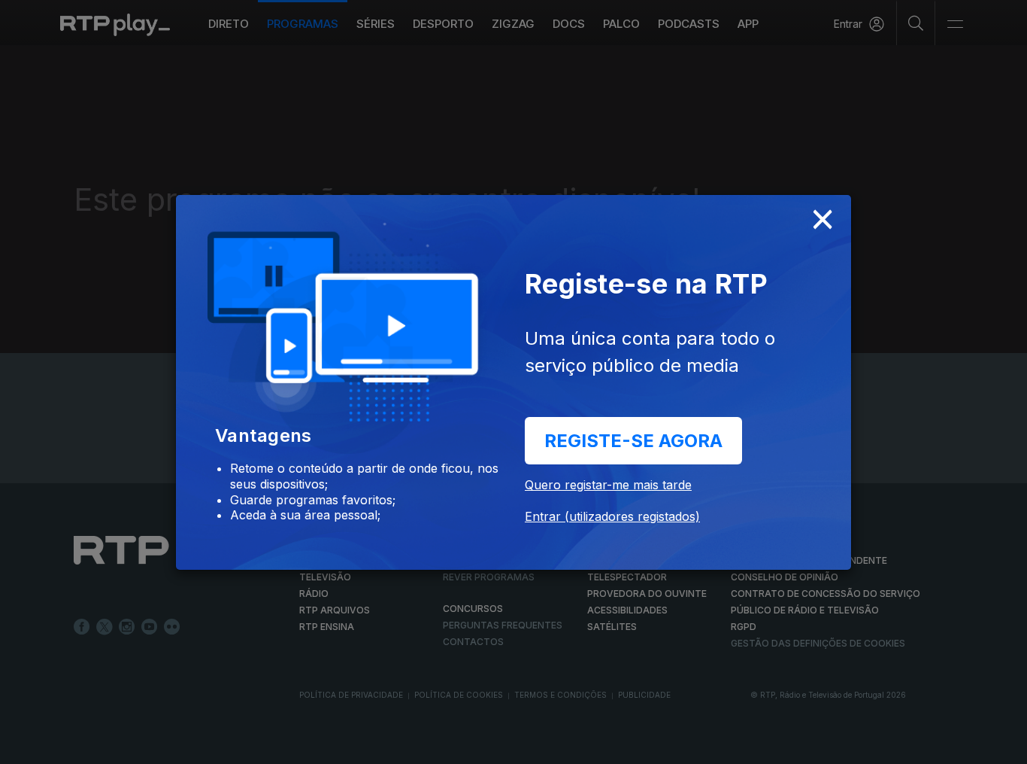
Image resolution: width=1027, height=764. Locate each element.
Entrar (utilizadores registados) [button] (612, 516)
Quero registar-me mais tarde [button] (608, 484)
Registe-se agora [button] (633, 441)
